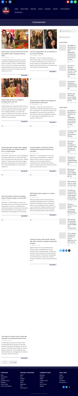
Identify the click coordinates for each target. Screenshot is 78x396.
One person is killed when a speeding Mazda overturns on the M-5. (72, 84)
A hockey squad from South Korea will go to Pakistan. (72, 133)
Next (15, 362)
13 (11, 362)
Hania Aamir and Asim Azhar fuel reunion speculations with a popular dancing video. (14, 53)
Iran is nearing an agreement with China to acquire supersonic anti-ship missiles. (72, 237)
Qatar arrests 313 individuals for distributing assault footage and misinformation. (71, 223)
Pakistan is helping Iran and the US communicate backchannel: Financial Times (72, 208)
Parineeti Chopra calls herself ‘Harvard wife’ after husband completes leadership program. (43, 241)
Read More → (24, 75)
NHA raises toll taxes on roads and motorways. (72, 183)
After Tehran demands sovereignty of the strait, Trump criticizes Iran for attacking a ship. (72, 71)
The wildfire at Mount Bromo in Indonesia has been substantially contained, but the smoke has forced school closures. (71, 52)
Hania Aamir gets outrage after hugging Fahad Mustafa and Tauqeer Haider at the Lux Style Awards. (14, 149)
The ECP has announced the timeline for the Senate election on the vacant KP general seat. (72, 194)
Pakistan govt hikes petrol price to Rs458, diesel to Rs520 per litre (71, 97)
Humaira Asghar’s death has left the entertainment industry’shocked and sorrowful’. (41, 149)
